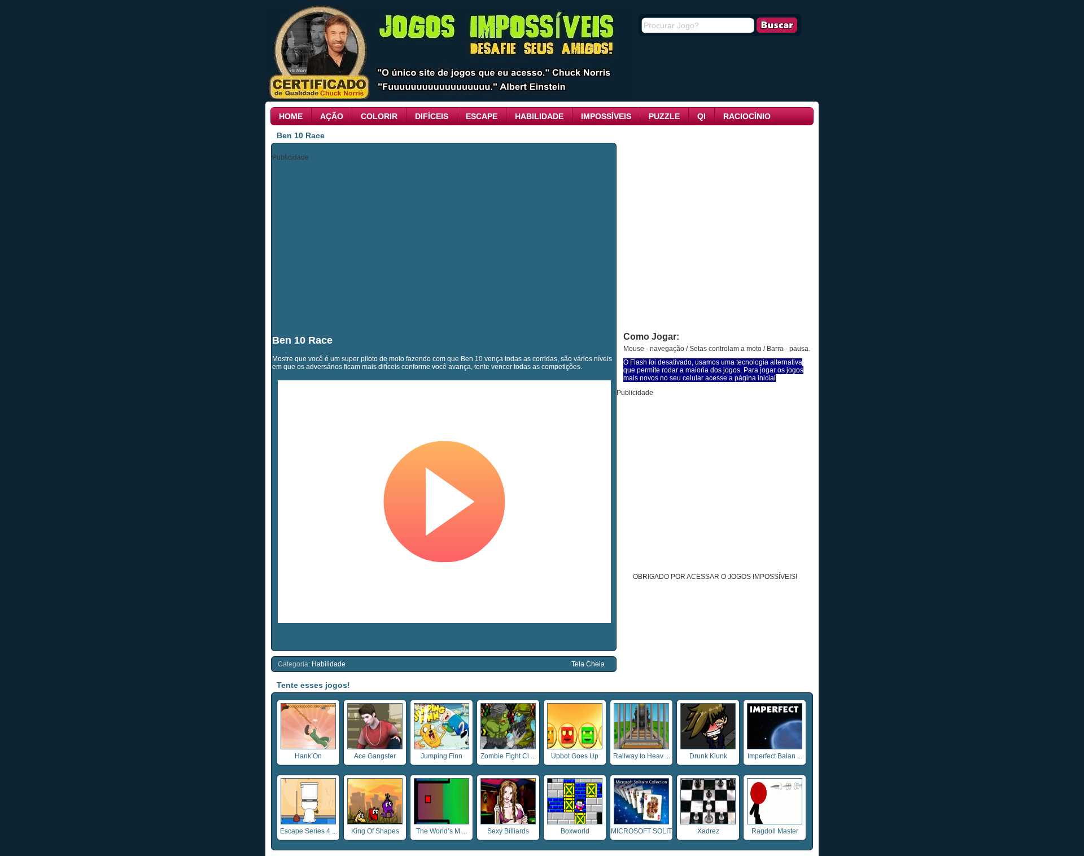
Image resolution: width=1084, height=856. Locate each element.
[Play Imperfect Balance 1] (774, 747)
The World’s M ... (441, 831)
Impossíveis (606, 116)
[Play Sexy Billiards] (508, 822)
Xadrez (708, 831)
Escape (481, 116)
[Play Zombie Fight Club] (508, 747)
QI (701, 116)
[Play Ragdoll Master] (774, 822)
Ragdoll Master (774, 831)
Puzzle (664, 116)
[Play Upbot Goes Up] (574, 747)
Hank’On (308, 756)
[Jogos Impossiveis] (448, 98)
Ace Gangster (375, 756)
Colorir (379, 116)
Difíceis (431, 116)
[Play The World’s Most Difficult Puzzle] (441, 822)
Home (291, 116)
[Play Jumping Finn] (441, 747)
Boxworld (575, 831)
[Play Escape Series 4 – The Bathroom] (308, 822)
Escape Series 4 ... (308, 831)
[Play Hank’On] (308, 747)
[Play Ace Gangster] (375, 747)
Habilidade (539, 116)
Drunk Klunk (708, 756)
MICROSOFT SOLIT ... (641, 835)
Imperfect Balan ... (775, 756)
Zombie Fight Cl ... (508, 756)
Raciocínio (747, 116)
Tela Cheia (588, 664)
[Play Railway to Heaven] (641, 747)
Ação (331, 116)
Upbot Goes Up (574, 756)
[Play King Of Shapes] (375, 822)
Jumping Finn (441, 756)
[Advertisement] (444, 247)
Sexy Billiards (508, 831)
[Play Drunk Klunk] (708, 747)
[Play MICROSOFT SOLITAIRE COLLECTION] (641, 822)
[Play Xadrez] (708, 822)
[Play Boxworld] (574, 822)
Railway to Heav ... (641, 756)
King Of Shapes (375, 831)
